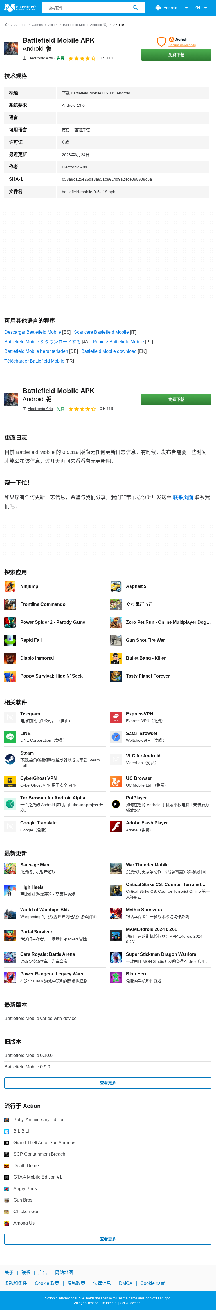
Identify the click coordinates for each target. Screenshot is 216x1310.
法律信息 (102, 1283)
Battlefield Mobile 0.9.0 (27, 1067)
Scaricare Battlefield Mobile (101, 332)
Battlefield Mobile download (109, 351)
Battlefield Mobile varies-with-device (40, 1018)
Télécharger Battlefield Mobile (34, 361)
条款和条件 (15, 1283)
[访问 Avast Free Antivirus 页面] (176, 42)
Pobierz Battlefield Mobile (118, 341)
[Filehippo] (20, 8)
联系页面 (183, 497)
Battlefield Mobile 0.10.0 (28, 1055)
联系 (25, 1272)
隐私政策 (76, 1283)
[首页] (6, 24)
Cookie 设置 (152, 1283)
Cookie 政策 (47, 1283)
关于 (9, 1272)
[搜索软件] (135, 7)
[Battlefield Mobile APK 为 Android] (11, 48)
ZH (197, 7)
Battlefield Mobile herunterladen (36, 351)
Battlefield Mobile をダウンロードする (42, 341)
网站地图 (64, 1272)
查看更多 (108, 1083)
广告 (42, 1272)
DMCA (125, 1283)
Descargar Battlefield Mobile (32, 332)
